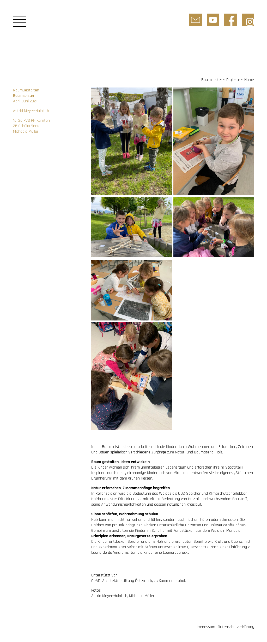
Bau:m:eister (211, 80)
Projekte (233, 80)
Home (249, 80)
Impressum (206, 627)
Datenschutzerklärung (236, 627)
